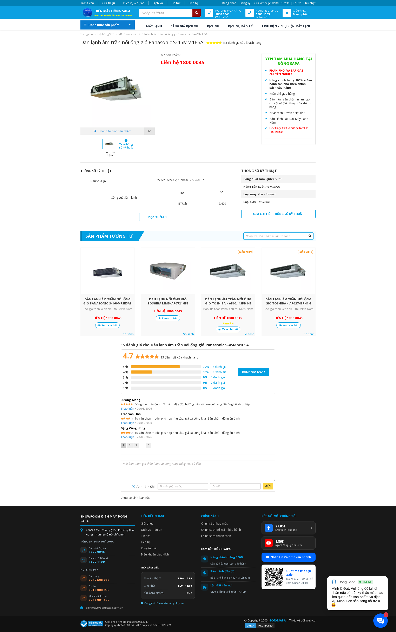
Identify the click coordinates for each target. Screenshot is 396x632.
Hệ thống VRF (106, 34)
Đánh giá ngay (253, 372)
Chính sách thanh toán (216, 536)
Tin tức (175, 3)
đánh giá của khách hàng (179, 357)
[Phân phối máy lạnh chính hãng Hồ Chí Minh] (106, 12)
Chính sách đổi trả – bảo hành (221, 530)
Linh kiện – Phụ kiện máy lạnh (286, 26)
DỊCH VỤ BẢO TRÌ (241, 26)
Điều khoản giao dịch (155, 554)
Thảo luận (127, 408)
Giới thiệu (108, 3)
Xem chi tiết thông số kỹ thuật (278, 214)
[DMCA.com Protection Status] (259, 628)
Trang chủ (87, 3)
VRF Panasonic (128, 34)
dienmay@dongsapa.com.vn (104, 608)
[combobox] (170, 13)
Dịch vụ (158, 3)
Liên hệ (193, 3)
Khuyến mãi (149, 548)
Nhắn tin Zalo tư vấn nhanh (291, 557)
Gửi (268, 486)
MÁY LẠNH (154, 26)
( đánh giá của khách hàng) (242, 43)
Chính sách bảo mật (214, 523)
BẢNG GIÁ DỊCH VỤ (184, 26)
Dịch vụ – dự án (133, 3)
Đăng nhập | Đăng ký (236, 3)
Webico (311, 620)
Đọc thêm (156, 217)
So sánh (128, 334)
